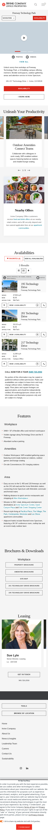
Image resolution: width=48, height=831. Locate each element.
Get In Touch (24, 674)
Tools (24, 706)
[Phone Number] (43, 305)
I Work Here (24, 97)
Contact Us (7, 754)
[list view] (18, 270)
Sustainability (8, 759)
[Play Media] (24, 38)
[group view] (23, 270)
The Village (37, 511)
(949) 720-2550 (35, 372)
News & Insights (9, 739)
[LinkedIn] (27, 768)
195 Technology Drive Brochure (24, 593)
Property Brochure (24, 565)
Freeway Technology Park (24, 13)
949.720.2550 (24, 680)
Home (4, 724)
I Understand (24, 827)
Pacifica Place (26, 511)
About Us (6, 734)
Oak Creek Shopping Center (30, 507)
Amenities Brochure (24, 572)
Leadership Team (9, 744)
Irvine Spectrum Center (25, 505)
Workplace (10, 424)
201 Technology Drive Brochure (24, 586)
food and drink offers (22, 219)
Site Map (24, 579)
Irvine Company (9, 729)
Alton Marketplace (20, 498)
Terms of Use (29, 807)
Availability (24, 89)
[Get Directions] (4, 305)
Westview (24, 514)
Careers (5, 749)
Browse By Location (24, 713)
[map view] (28, 270)
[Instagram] (21, 768)
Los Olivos (36, 514)
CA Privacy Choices (36, 815)
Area (7, 477)
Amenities (10, 448)
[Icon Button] (13, 57)
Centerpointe (13, 514)
